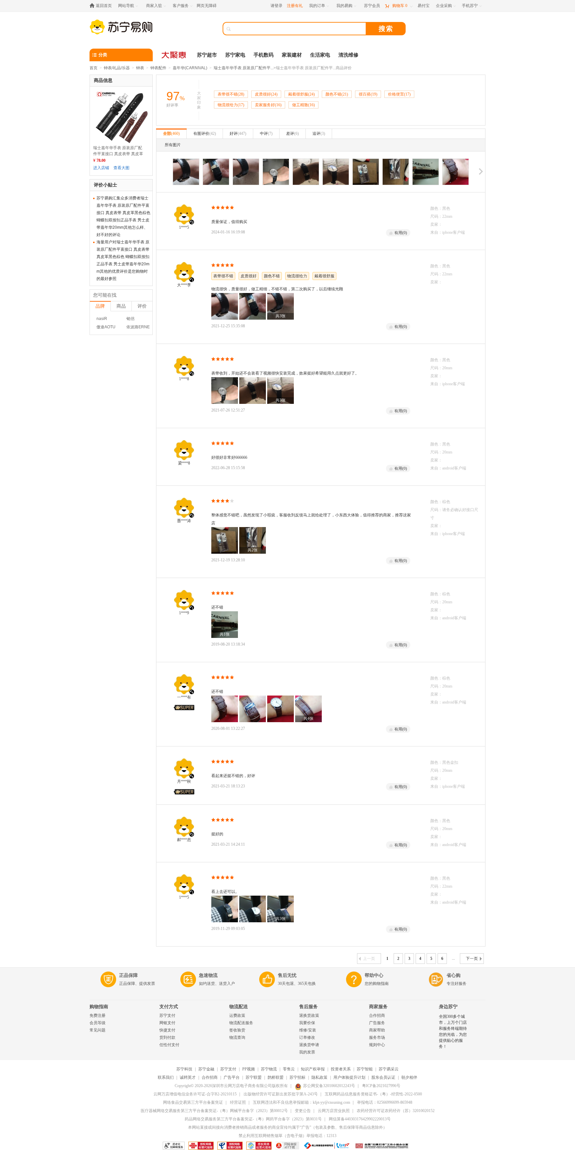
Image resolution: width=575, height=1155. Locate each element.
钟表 (140, 68)
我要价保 (307, 1022)
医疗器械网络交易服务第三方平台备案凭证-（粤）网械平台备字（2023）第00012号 (214, 1110)
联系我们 (166, 1077)
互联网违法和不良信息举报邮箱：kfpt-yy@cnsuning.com (301, 1102)
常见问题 (97, 1030)
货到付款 (167, 1037)
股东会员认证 (383, 1077)
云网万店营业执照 (334, 1110)
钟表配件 (158, 68)
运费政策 (237, 1015)
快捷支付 (167, 1030)
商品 (121, 306)
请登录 (277, 5)
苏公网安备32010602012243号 (329, 1085)
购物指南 (99, 1006)
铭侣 (130, 318)
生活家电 (320, 55)
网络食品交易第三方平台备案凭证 (193, 1102)
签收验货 (237, 1030)
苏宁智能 (365, 1069)
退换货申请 (309, 1044)
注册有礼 (295, 5)
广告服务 (377, 1022)
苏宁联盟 (254, 1077)
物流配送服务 (241, 1022)
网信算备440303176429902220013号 (360, 1119)
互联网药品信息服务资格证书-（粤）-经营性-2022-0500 (373, 1094)
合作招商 (377, 1015)
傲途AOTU (105, 327)
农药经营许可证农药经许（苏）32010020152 (396, 1110)
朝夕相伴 (409, 1077)
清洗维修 (348, 55)
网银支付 (167, 1022)
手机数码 (264, 55)
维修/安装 (307, 1030)
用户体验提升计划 (349, 1077)
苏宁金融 (206, 1069)
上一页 (369, 958)
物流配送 (238, 1006)
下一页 (472, 958)
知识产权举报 (313, 1069)
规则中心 (377, 1044)
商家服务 (378, 1006)
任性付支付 (169, 1044)
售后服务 (308, 1006)
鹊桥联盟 (276, 1077)
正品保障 (128, 975)
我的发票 (307, 1052)
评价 (142, 306)
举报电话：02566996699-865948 (384, 1102)
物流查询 (237, 1037)
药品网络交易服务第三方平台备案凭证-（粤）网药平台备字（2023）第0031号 (253, 1119)
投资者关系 (341, 1069)
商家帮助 (377, 1030)
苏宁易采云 (389, 1069)
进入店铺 (101, 167)
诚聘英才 (188, 1077)
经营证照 (238, 1102)
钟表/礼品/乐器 (117, 68)
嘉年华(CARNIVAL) (190, 68)
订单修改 (307, 1037)
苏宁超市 (207, 55)
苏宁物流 (269, 1069)
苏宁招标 (297, 1077)
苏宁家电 (235, 55)
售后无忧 (287, 975)
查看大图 (121, 167)
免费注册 (97, 1015)
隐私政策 (319, 1077)
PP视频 (248, 1069)
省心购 (454, 975)
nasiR (101, 318)
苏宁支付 (167, 1015)
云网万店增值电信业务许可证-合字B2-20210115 (195, 1094)
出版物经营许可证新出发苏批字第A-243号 (281, 1094)
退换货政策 (309, 1015)
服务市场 (377, 1037)
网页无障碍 (207, 5)
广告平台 (232, 1077)
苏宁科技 (184, 1069)
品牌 (100, 306)
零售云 (289, 1069)
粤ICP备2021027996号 (381, 1085)
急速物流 (208, 975)
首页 (93, 68)
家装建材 (292, 55)
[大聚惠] (174, 55)
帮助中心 (374, 975)
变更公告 (303, 1110)
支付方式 (168, 1006)
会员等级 (97, 1022)
